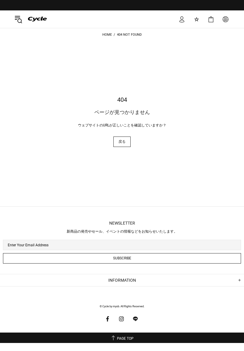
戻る (122, 142)
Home (107, 35)
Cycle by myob (33, 19)
